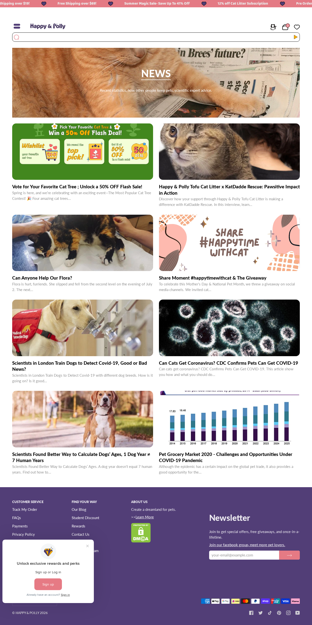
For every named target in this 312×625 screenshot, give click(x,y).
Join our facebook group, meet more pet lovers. (247, 545)
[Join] (289, 555)
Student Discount (85, 517)
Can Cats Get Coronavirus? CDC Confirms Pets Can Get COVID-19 (228, 363)
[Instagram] (288, 613)
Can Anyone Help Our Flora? (42, 278)
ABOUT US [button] (139, 502)
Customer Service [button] (27, 502)
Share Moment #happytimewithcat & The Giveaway (212, 278)
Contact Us (80, 534)
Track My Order (24, 509)
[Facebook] (251, 613)
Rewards (78, 526)
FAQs (16, 517)
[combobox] (153, 37)
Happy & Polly (27, 613)
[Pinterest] (279, 613)
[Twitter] (260, 613)
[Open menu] (19, 26)
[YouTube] (297, 613)
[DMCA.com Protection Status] (141, 541)
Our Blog (79, 509)
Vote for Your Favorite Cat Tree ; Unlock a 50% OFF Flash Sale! (77, 186)
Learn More (145, 517)
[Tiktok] (270, 613)
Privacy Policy (23, 534)
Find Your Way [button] (84, 502)
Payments (20, 526)
